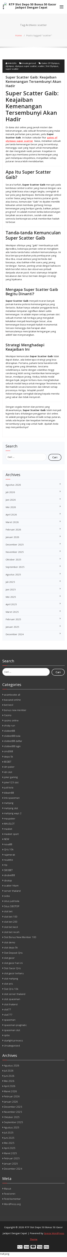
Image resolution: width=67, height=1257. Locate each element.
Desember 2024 (15, 634)
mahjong (8, 802)
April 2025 (11, 604)
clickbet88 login (12, 746)
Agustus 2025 (13, 574)
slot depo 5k (11, 947)
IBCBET (7, 761)
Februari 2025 (13, 619)
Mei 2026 (11, 507)
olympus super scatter (26, 66)
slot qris (8, 983)
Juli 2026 (10, 492)
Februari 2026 (13, 529)
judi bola (8, 787)
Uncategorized (29, 63)
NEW (6, 839)
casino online (11, 720)
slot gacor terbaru (14, 973)
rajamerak (9, 854)
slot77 (7, 1009)
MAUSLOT (9, 823)
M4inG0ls (12, 63)
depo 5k (8, 756)
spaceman (9, 1019)
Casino (7, 715)
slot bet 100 (10, 916)
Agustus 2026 (13, 484)
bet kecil (8, 704)
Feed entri (9, 1193)
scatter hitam (11, 885)
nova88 (8, 844)
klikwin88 (9, 792)
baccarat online (12, 699)
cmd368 (8, 751)
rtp (5, 864)
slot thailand (10, 1004)
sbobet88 (9, 875)
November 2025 (15, 551)
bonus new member (15, 710)
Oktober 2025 (13, 559)
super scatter (12, 68)
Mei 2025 (11, 596)
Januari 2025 (12, 626)
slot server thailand (14, 993)
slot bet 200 (10, 921)
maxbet (8, 828)
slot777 (8, 1014)
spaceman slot (12, 1030)
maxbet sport (11, 833)
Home (18, 35)
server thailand (12, 890)
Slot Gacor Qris (12, 968)
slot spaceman (12, 999)
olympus (10, 66)
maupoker (9, 818)
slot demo (9, 942)
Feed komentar (12, 1198)
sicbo (7, 895)
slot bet (8, 911)
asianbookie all (12, 694)
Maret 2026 (12, 522)
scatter (41, 66)
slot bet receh (11, 932)
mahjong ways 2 (13, 813)
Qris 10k (8, 849)
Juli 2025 (10, 581)
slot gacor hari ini (13, 962)
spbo (7, 1035)
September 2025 (15, 566)
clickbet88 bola (12, 735)
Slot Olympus (51, 66)
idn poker (9, 766)
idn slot (8, 772)
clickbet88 (9, 730)
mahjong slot (11, 808)
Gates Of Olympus (50, 63)
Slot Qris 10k (11, 988)
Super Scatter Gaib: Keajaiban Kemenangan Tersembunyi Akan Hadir (33, 81)
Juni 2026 (11, 499)
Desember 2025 (15, 544)
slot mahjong (11, 978)
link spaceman (12, 797)
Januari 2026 (12, 537)
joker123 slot (11, 782)
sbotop (8, 880)
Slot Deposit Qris (13, 952)
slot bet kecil (11, 926)
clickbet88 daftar (13, 740)
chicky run (9, 725)
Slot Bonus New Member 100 (20, 937)
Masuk (7, 1188)
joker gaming (11, 777)
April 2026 (11, 514)
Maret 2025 (12, 611)
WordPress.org (12, 1204)
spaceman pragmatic (15, 1025)
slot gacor (9, 957)
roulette (8, 859)
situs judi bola (11, 901)
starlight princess (13, 1040)
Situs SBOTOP (11, 906)
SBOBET (8, 870)
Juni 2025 (11, 589)
